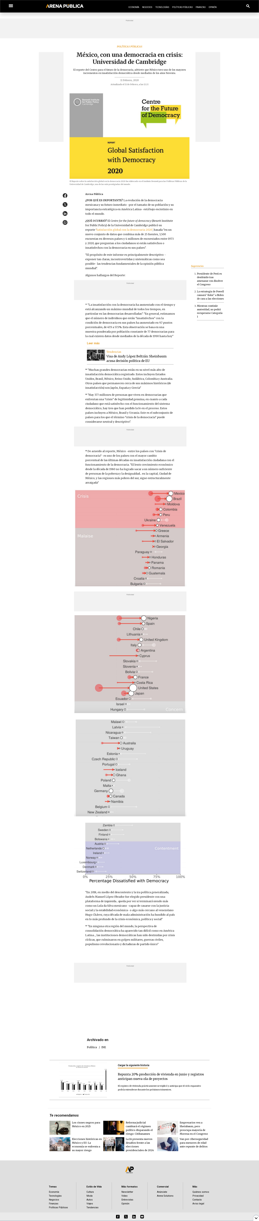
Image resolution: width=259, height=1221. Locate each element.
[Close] (147, 587)
